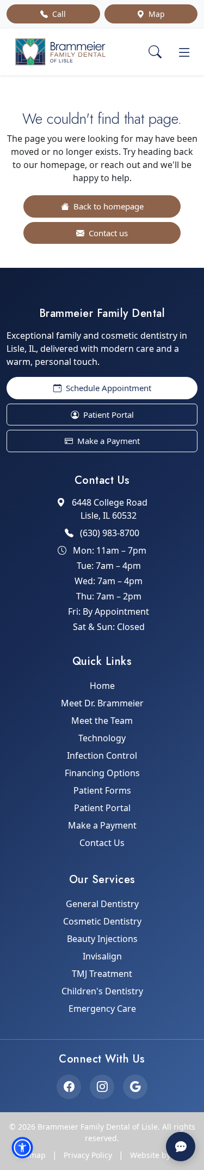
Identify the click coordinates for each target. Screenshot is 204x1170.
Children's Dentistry (102, 991)
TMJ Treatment (102, 974)
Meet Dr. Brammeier (102, 703)
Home (102, 686)
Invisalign (102, 956)
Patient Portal (107, 414)
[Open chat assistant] (180, 1146)
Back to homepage (107, 206)
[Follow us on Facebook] (69, 1087)
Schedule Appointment (107, 387)
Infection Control (102, 755)
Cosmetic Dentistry (102, 921)
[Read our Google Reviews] (135, 1087)
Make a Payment (107, 440)
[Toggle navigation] (184, 52)
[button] (22, 1147)
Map (155, 14)
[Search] (155, 52)
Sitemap (31, 1155)
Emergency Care (102, 1009)
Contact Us (102, 843)
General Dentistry (102, 904)
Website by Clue (159, 1155)
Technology (102, 738)
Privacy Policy (88, 1155)
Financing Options (102, 773)
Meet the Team (102, 721)
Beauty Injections (102, 939)
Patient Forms (102, 790)
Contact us (107, 232)
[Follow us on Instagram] (102, 1087)
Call (58, 14)
